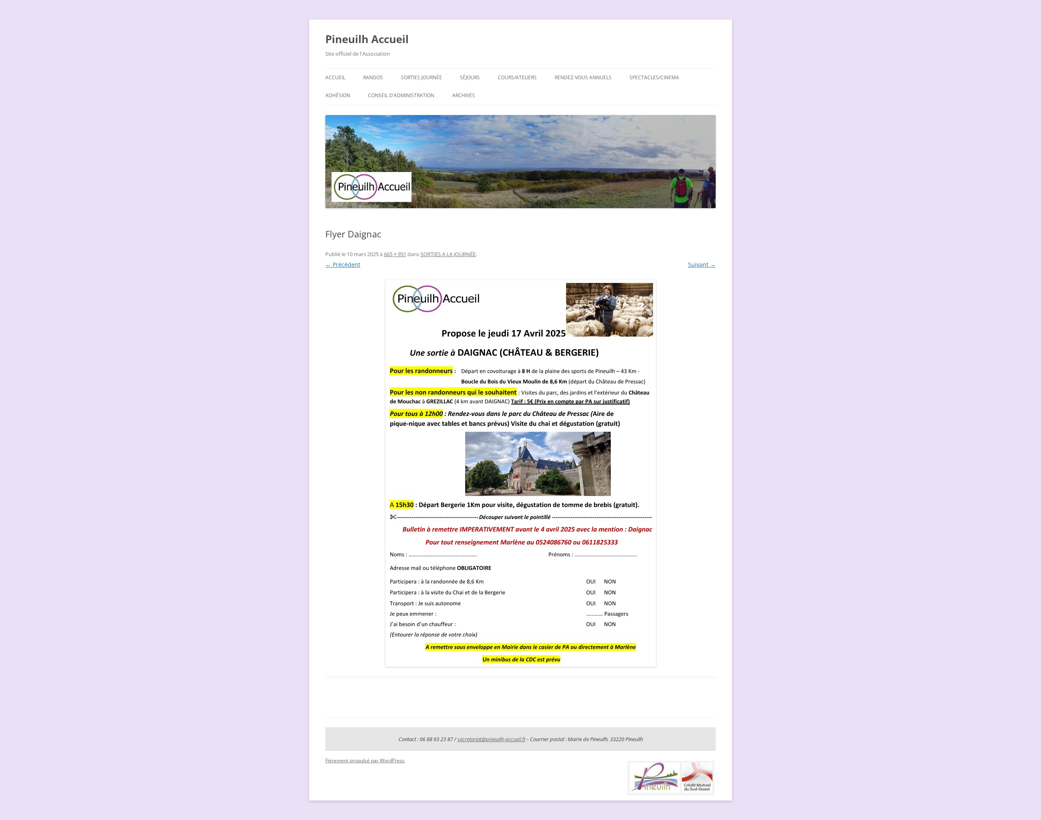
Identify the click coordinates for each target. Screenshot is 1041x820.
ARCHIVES (463, 95)
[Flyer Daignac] (520, 473)
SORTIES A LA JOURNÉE (448, 254)
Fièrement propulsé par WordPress (365, 760)
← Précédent (342, 264)
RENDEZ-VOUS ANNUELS (583, 77)
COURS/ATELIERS (517, 77)
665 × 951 (395, 254)
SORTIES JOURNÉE (421, 77)
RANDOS (373, 77)
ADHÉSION (337, 95)
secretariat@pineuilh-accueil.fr (491, 739)
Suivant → (702, 264)
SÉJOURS (470, 77)
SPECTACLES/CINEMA (654, 77)
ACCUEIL (335, 77)
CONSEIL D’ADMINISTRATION (401, 95)
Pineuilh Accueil (367, 39)
